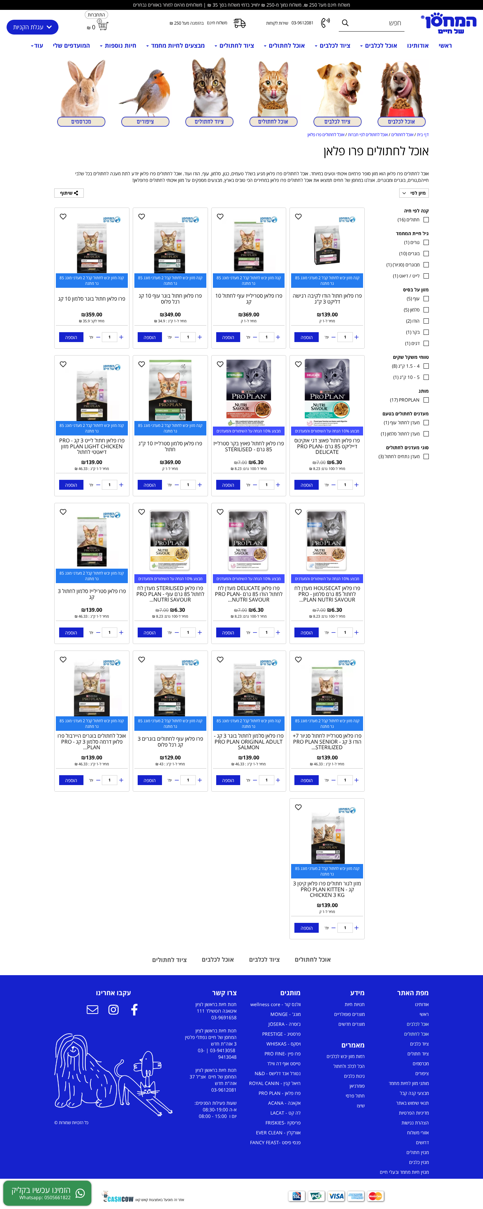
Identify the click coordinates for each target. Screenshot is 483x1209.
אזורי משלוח (418, 1132)
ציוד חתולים (418, 1053)
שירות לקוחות (277, 23)
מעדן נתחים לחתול (399, 456)
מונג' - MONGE (285, 1014)
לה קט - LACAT (285, 1113)
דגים (412, 343)
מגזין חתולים (417, 1152)
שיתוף (67, 193)
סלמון (412, 310)
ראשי (445, 45)
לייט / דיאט (406, 276)
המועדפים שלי (71, 45)
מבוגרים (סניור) (403, 264)
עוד (38, 45)
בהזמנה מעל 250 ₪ (187, 23)
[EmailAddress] (92, 1010)
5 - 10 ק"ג (406, 377)
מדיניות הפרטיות (414, 1113)
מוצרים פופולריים (349, 1014)
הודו (413, 321)
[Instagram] (113, 1010)
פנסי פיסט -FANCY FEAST (275, 1142)
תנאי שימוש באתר (412, 1103)
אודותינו (418, 45)
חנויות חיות (355, 1004)
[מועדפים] (298, 216)
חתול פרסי (355, 1096)
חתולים (409, 219)
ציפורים (422, 1073)
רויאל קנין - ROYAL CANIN (275, 1083)
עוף (413, 298)
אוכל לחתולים (286, 45)
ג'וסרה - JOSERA (284, 1024)
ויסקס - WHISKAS (283, 1044)
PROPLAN (405, 400)
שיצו (361, 1105)
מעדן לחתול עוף (402, 422)
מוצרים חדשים (351, 1024)
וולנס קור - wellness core (275, 1004)
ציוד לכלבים (334, 45)
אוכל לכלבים (380, 45)
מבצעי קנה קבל (414, 1093)
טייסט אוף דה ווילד (284, 1063)
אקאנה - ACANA (284, 1103)
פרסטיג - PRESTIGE (281, 1034)
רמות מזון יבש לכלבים (346, 1056)
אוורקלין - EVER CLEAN (278, 1132)
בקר (413, 332)
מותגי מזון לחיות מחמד (409, 1083)
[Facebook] (134, 1010)
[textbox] (402, 993)
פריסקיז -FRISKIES (283, 1123)
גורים (412, 242)
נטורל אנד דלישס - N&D (278, 1073)
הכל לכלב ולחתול (349, 1066)
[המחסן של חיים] (448, 23)
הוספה (307, 337)
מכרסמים (421, 1063)
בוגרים (409, 253)
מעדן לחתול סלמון (400, 434)
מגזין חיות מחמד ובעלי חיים (404, 1172)
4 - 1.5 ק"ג (406, 366)
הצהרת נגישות (415, 1123)
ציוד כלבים (419, 1044)
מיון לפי (417, 193)
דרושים (422, 1142)
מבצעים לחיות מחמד (177, 45)
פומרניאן (357, 1086)
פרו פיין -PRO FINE (282, 1053)
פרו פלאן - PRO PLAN (280, 1093)
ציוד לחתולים (236, 45)
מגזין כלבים (419, 1162)
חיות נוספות (119, 45)
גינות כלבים (354, 1076)
